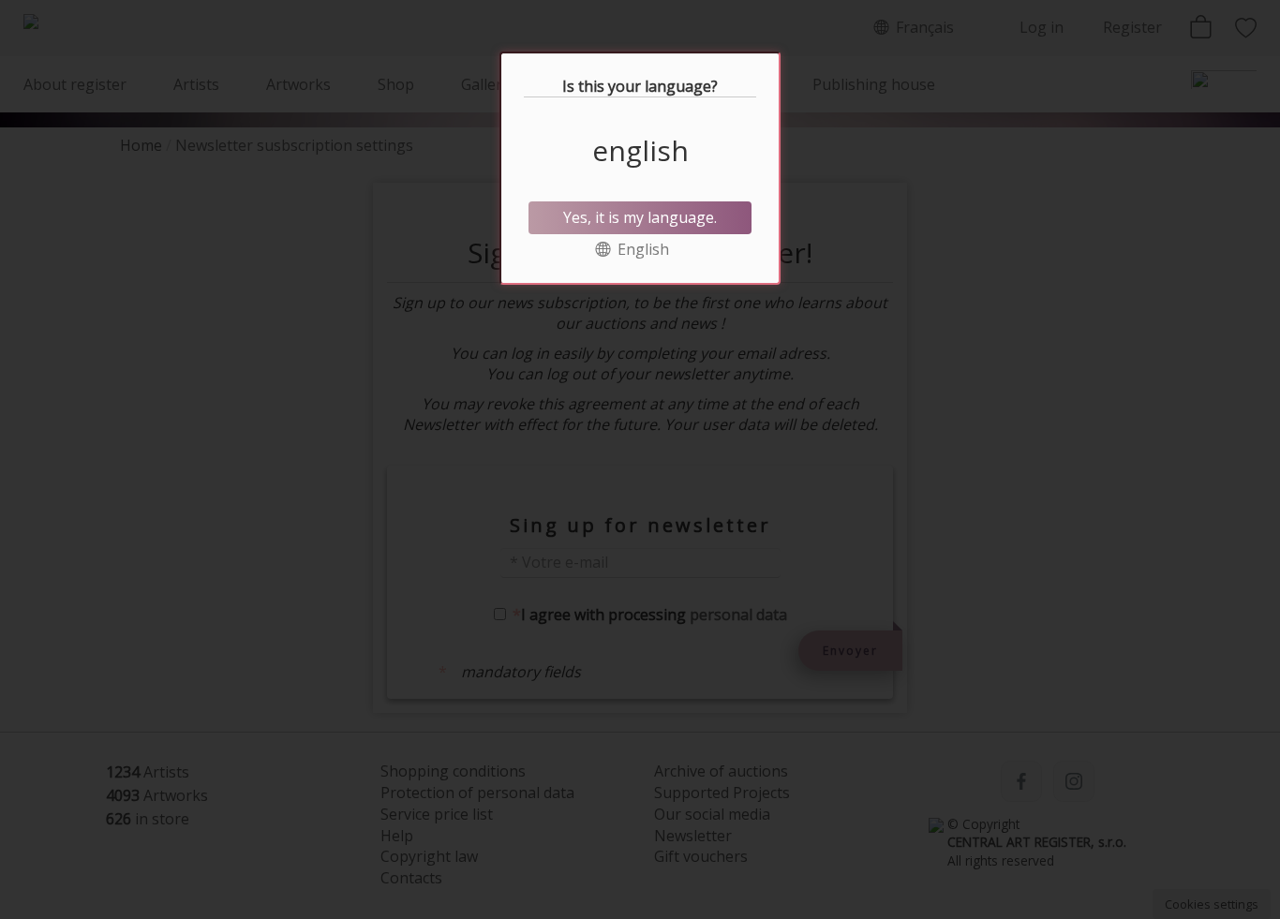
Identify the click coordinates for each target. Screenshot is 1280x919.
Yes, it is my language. (640, 217)
